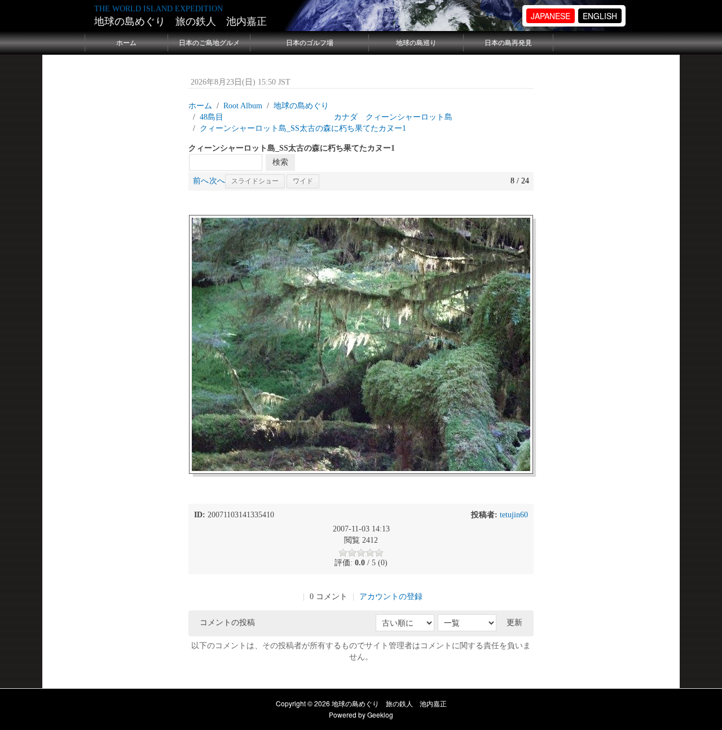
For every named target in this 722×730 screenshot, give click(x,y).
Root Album (242, 106)
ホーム (126, 43)
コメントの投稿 (227, 622)
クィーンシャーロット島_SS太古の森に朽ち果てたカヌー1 (303, 128)
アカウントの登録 (390, 596)
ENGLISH (600, 15)
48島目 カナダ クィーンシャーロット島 (326, 117)
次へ (217, 181)
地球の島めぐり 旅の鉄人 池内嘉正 (180, 21)
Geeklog (380, 714)
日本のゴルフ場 (309, 43)
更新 (514, 622)
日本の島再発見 (508, 43)
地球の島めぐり (301, 106)
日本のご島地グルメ (209, 43)
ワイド (303, 181)
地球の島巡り (416, 43)
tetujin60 (514, 515)
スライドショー (255, 181)
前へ (201, 181)
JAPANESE (550, 15)
